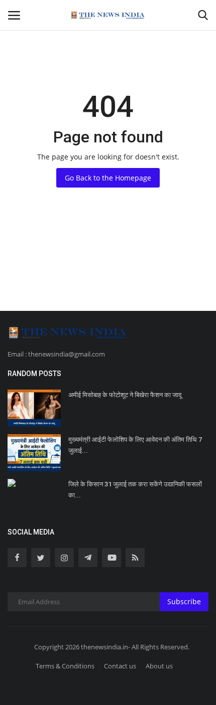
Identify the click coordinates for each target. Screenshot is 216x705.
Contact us (120, 665)
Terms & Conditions (65, 665)
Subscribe (184, 601)
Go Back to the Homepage (108, 178)
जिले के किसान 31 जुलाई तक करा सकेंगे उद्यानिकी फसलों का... (135, 489)
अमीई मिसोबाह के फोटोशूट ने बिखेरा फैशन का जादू (125, 395)
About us (159, 665)
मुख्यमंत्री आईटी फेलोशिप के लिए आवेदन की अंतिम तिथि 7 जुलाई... (135, 445)
